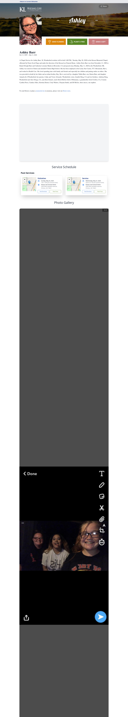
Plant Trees (55, 191)
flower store (66, 91)
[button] (29, 182)
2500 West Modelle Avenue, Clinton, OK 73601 (49, 187)
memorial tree (40, 91)
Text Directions (43, 191)
